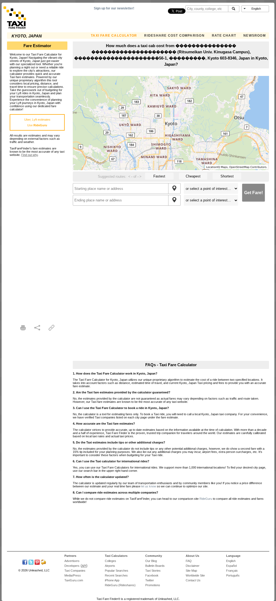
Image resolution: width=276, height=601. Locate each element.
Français (232, 570)
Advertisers (72, 560)
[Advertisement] (37, 237)
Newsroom (254, 35)
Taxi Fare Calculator (114, 35)
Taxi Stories (153, 570)
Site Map (191, 570)
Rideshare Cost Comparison (174, 35)
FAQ (189, 560)
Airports (110, 565)
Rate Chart (224, 35)
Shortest (227, 176)
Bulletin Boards (155, 565)
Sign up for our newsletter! (114, 8)
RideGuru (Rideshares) (120, 585)
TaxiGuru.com (73, 580)
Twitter (149, 580)
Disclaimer (192, 565)
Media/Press (72, 575)
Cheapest (193, 176)
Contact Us (193, 580)
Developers (72, 565)
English (231, 560)
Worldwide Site (195, 575)
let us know (148, 486)
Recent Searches (116, 575)
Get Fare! (253, 192)
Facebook (151, 575)
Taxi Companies (74, 570)
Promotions (152, 585)
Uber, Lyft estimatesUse (37, 122)
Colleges (110, 560)
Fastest (159, 176)
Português (233, 575)
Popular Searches (116, 570)
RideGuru (205, 498)
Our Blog (151, 560)
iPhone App (112, 580)
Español (231, 565)
